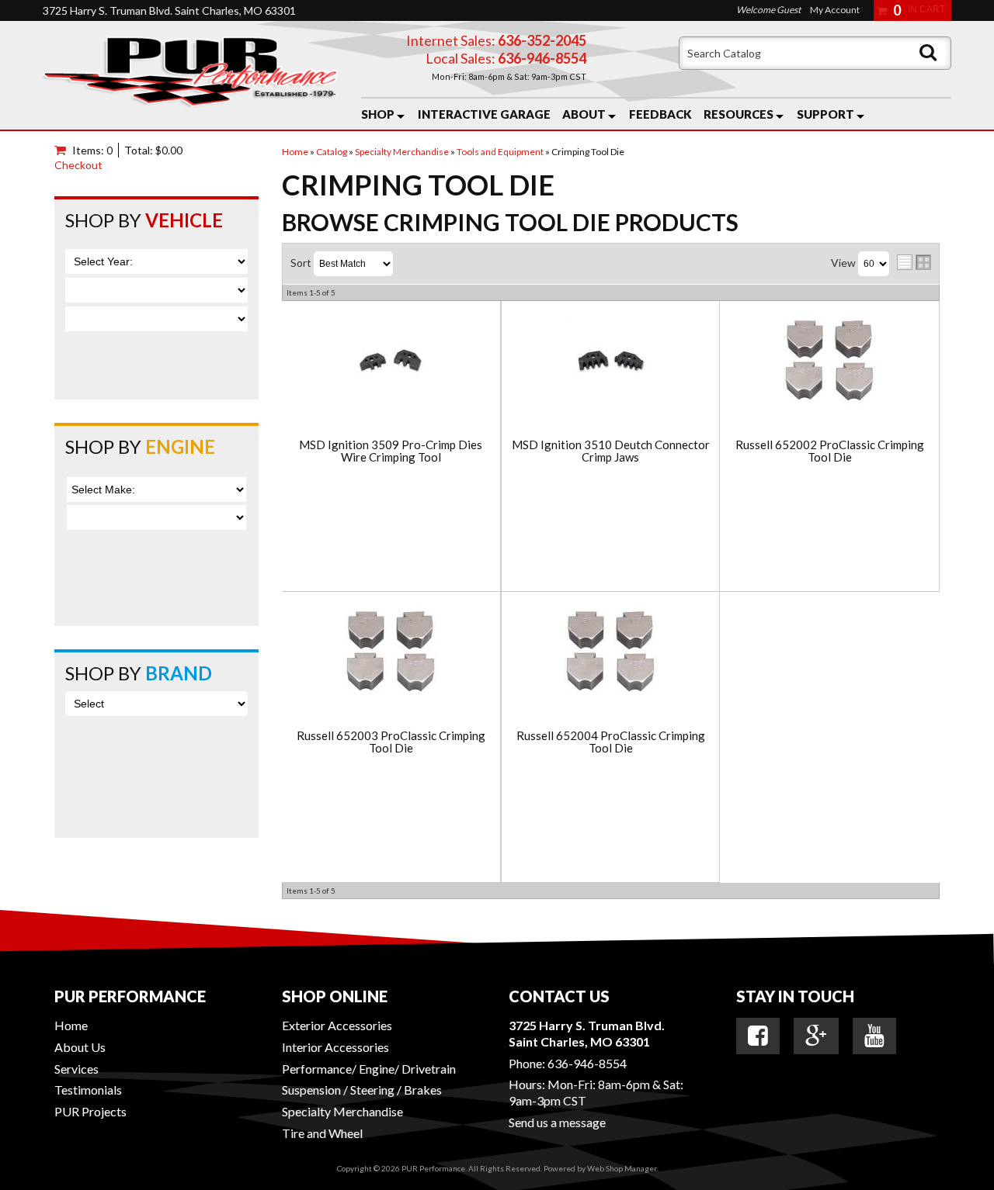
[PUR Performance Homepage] (190, 75)
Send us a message (557, 1122)
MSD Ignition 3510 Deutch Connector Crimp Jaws (611, 451)
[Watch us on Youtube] (874, 1035)
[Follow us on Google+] (816, 1035)
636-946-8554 (587, 1063)
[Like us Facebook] (758, 1035)
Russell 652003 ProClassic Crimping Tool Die (391, 742)
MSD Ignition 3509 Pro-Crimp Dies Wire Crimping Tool (390, 451)
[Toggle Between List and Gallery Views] (914, 262)
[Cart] (63, 150)
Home (71, 1025)
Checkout (78, 164)
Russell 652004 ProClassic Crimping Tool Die (610, 742)
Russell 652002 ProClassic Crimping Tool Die (829, 451)
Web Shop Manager (621, 1168)
